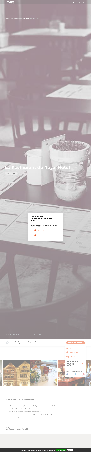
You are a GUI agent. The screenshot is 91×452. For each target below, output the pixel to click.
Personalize (69, 450)
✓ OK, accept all (61, 450)
